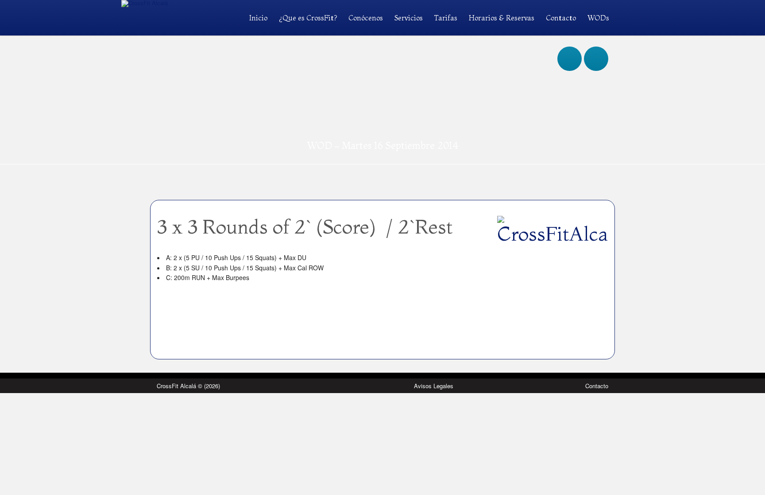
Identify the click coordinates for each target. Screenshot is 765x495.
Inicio (258, 17)
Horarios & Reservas (501, 17)
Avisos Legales (433, 386)
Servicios (408, 17)
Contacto (561, 17)
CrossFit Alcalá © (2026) (188, 386)
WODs (598, 17)
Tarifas (445, 17)
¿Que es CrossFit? (308, 17)
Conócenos (365, 17)
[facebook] (569, 50)
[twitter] (596, 50)
